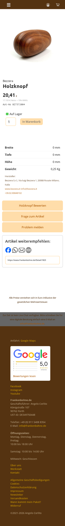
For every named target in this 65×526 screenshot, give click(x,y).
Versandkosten (19, 498)
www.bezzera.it (12, 188)
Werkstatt (16, 469)
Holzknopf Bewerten (32, 205)
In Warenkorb (31, 122)
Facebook (15, 386)
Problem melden (33, 227)
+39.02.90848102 (13, 193)
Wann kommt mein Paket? (25, 502)
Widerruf (15, 505)
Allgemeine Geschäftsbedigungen (30, 480)
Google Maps (28, 340)
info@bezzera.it (29, 188)
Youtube (15, 393)
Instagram (16, 390)
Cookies (14, 483)
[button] (9, 4)
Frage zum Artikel (32, 216)
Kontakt (14, 472)
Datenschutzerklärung (23, 487)
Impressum (17, 491)
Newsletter (16, 494)
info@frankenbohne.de (32, 323)
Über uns (15, 465)
